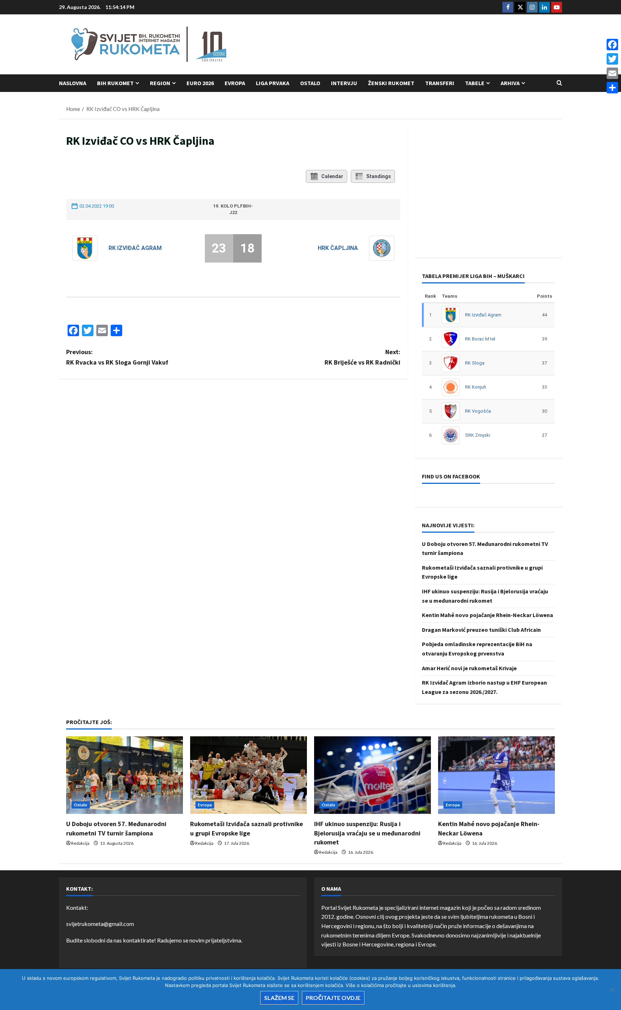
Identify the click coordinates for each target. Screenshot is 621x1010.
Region (160, 83)
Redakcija (80, 843)
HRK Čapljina (338, 248)
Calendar (332, 176)
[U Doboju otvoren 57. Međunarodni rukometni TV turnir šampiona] (124, 775)
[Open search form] (559, 83)
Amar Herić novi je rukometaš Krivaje (469, 668)
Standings (378, 176)
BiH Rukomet (115, 83)
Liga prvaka (272, 83)
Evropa (235, 83)
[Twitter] (612, 59)
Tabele (474, 83)
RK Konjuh (475, 387)
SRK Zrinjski (477, 435)
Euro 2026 (200, 83)
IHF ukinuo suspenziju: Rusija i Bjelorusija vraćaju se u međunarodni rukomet (367, 833)
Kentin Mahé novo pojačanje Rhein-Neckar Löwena (487, 614)
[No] (612, 989)
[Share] (612, 87)
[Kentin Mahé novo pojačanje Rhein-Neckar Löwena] (496, 775)
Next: (362, 357)
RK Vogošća (478, 411)
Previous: (117, 357)
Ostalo (310, 83)
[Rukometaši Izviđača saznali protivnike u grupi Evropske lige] (248, 775)
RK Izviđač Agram (135, 248)
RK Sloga (474, 363)
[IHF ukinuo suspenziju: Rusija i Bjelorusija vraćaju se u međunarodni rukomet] (372, 775)
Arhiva (510, 83)
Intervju (344, 83)
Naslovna (72, 83)
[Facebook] (612, 44)
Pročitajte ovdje (333, 997)
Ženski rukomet (391, 83)
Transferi (439, 83)
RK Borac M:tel (480, 339)
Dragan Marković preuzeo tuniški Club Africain (481, 629)
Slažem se (279, 997)
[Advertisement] (431, 45)
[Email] (612, 73)
